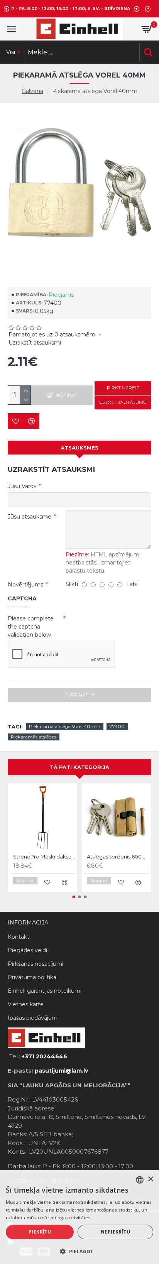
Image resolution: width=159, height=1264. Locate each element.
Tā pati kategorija (79, 767)
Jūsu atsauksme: (30, 516)
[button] (74, 897)
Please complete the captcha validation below (31, 626)
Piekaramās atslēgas (33, 737)
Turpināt (76, 695)
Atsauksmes (79, 447)
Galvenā (32, 91)
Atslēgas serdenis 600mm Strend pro (118, 856)
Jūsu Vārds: (22, 486)
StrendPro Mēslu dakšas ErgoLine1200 (44, 856)
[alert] (79, 1217)
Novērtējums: (26, 584)
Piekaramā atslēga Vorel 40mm (64, 726)
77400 (117, 726)
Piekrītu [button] (40, 1232)
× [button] (150, 1179)
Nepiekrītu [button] (115, 1232)
